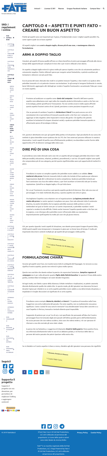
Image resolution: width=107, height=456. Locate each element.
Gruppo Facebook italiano (77, 8)
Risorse (61, 8)
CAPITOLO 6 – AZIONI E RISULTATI (11, 237)
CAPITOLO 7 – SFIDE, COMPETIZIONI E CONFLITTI (11, 247)
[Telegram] (12, 371)
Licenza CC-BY (49, 8)
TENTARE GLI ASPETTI (12, 162)
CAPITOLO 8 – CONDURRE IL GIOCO (11, 258)
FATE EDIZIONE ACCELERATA (9, 328)
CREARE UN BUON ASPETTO (12, 128)
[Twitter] (12, 366)
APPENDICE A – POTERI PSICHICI (11, 300)
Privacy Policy (82, 432)
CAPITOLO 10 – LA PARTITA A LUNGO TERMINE (11, 278)
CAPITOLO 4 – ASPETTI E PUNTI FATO (11, 78)
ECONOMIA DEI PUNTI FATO (12, 218)
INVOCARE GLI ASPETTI (12, 151)
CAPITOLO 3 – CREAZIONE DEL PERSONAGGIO (11, 66)
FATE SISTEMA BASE (9, 37)
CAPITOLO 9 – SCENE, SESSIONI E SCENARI (11, 267)
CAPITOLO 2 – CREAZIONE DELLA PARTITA (11, 53)
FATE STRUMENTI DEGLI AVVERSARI (9, 349)
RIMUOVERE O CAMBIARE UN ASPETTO (12, 205)
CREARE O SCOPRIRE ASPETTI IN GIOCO (12, 189)
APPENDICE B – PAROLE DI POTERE (11, 310)
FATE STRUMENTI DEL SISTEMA (9, 339)
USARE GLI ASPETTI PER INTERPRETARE (12, 174)
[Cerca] (103, 8)
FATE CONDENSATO (10, 319)
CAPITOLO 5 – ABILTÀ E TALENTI (11, 228)
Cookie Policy (96, 432)
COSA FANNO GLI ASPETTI (12, 117)
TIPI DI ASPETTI (12, 107)
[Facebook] (6, 366)
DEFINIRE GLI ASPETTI (12, 89)
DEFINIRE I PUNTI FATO (12, 98)
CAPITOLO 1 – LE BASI (11, 45)
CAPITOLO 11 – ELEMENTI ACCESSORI (11, 289)
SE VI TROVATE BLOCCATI (12, 140)
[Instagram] (5, 371)
